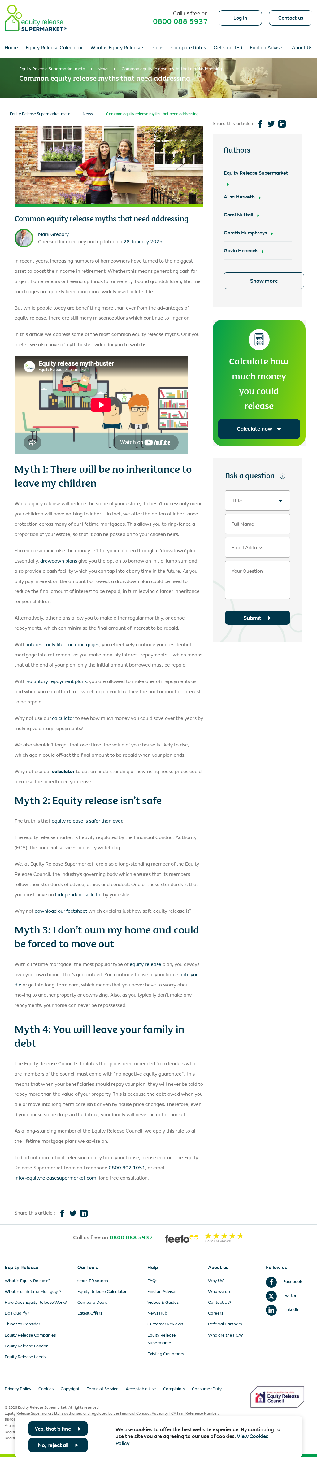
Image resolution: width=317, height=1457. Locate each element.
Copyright (70, 1388)
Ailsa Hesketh (239, 197)
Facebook (292, 1281)
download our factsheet (61, 911)
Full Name (243, 524)
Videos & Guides (163, 1302)
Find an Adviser (267, 47)
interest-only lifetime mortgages (63, 644)
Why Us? (216, 1280)
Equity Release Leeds (25, 1356)
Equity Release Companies (30, 1335)
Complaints (174, 1388)
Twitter (289, 1295)
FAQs (152, 1280)
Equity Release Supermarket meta (52, 69)
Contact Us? (219, 1302)
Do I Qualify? (17, 1313)
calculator (63, 718)
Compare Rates (188, 47)
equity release (145, 964)
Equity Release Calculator (54, 47)
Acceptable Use (141, 1388)
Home (11, 47)
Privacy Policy (18, 1388)
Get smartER (228, 47)
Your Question (247, 571)
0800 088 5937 (180, 21)
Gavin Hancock (241, 251)
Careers (215, 1313)
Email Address (247, 547)
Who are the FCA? (225, 1335)
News (103, 69)
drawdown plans (58, 561)
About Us (302, 47)
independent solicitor (78, 895)
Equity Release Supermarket (256, 173)
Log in (240, 18)
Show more (264, 280)
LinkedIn (291, 1309)
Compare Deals (92, 1302)
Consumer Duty (207, 1388)
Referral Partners (225, 1324)
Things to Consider (22, 1324)
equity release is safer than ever (87, 821)
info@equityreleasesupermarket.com (55, 1178)
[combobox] (257, 500)
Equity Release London (27, 1346)
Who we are (220, 1291)
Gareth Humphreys (245, 233)
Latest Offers (89, 1313)
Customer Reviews (165, 1324)
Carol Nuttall (238, 215)
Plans (157, 47)
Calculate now (254, 428)
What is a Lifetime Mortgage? (33, 1291)
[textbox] (257, 501)
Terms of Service (103, 1388)
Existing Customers (165, 1353)
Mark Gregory (53, 234)
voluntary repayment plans (57, 681)
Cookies (46, 1388)
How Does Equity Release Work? (36, 1302)
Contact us (290, 18)
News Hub (157, 1313)
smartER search (92, 1280)
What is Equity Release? (117, 47)
